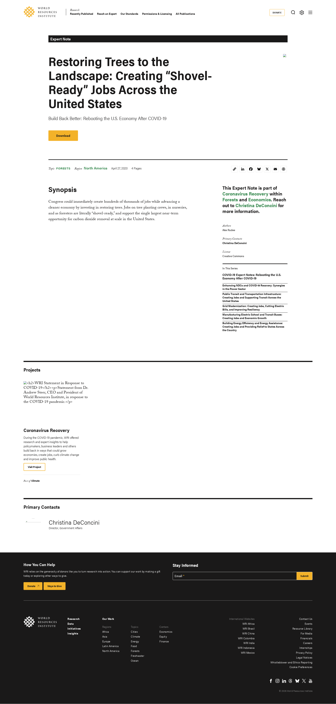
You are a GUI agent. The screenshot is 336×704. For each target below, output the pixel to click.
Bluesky (297, 681)
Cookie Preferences (301, 667)
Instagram (277, 681)
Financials (306, 638)
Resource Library (302, 628)
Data (70, 623)
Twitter (304, 681)
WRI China (248, 633)
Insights (72, 633)
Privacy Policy (304, 652)
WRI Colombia (246, 638)
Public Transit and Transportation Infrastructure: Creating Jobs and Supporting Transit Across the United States (251, 297)
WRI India (249, 643)
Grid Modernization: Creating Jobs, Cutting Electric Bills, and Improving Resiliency (253, 307)
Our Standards (129, 13)
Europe (106, 641)
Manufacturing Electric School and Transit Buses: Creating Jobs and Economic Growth (252, 316)
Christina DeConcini (256, 205)
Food (134, 646)
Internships (305, 648)
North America (95, 168)
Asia (104, 636)
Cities (134, 631)
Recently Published (81, 13)
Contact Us (305, 619)
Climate (35, 480)
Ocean (135, 660)
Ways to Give (54, 586)
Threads (291, 681)
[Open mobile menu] (310, 12)
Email (178, 576)
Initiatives (74, 628)
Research (74, 10)
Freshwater (137, 656)
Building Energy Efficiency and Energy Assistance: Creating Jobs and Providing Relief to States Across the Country (253, 326)
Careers (307, 643)
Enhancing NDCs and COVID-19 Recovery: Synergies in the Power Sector (253, 287)
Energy (135, 641)
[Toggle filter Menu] (301, 12)
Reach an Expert (107, 13)
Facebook (271, 681)
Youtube (310, 681)
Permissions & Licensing (157, 13)
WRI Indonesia (246, 648)
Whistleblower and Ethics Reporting (291, 662)
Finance (164, 641)
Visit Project (34, 467)
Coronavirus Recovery (245, 193)
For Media (306, 633)
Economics (259, 199)
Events (308, 623)
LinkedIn (284, 681)
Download (63, 135)
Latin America (110, 646)
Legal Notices (304, 657)
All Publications (185, 13)
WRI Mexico (248, 652)
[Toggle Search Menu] (293, 12)
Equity (163, 636)
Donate (277, 12)
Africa (105, 631)
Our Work (108, 619)
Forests (63, 168)
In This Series (230, 268)
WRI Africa (248, 623)
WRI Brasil (249, 628)
